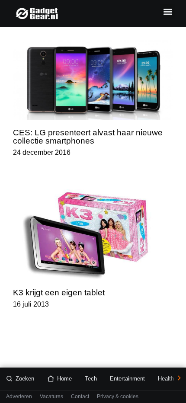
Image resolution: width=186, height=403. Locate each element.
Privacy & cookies (117, 396)
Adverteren (19, 396)
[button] (167, 11)
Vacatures (51, 396)
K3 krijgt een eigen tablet (59, 292)
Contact (80, 396)
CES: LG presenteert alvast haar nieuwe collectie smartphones (88, 136)
